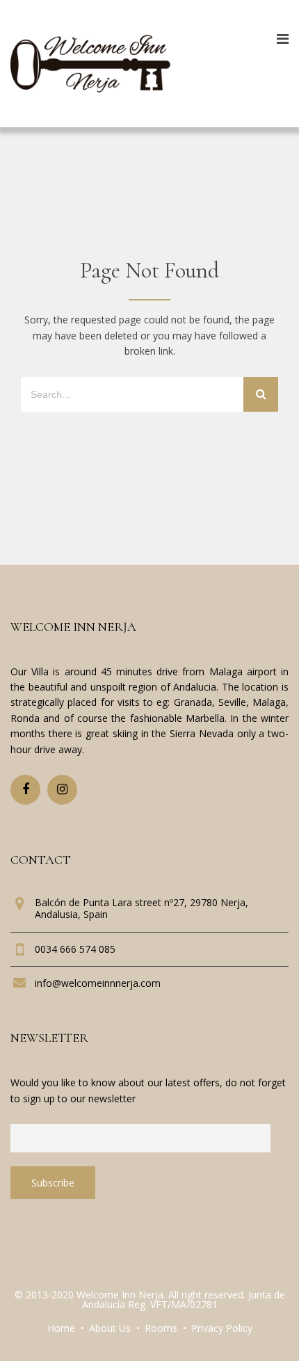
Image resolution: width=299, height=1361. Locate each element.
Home (61, 1328)
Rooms (161, 1328)
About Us (110, 1328)
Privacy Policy (221, 1328)
